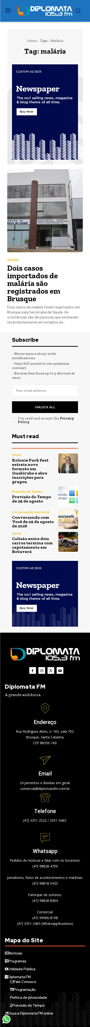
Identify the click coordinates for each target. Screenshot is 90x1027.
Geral (16, 455)
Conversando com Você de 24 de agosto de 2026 (33, 522)
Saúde (13, 260)
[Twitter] (51, 670)
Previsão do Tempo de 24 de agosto (31, 499)
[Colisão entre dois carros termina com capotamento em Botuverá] (68, 542)
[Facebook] (32, 670)
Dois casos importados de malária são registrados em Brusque (33, 283)
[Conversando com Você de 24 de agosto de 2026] (68, 519)
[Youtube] (60, 670)
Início (32, 41)
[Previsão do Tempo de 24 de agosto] (68, 497)
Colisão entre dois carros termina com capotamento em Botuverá (32, 545)
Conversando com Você (30, 512)
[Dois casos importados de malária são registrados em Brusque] (45, 210)
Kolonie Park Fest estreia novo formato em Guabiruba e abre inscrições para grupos (30, 471)
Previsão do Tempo (27, 491)
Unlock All (45, 407)
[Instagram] (41, 670)
